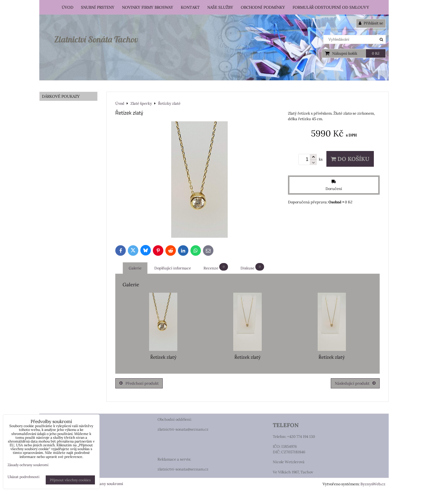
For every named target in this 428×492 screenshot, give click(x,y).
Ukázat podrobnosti (23, 477)
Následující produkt (352, 383)
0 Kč (376, 53)
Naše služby (220, 7)
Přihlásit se (373, 23)
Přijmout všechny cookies (70, 480)
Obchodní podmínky (263, 7)
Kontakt (190, 7)
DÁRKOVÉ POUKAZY (61, 96)
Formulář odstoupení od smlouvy (331, 7)
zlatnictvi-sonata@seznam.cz (183, 429)
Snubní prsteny (97, 7)
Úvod (67, 7)
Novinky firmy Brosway (147, 7)
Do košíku (352, 158)
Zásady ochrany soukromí (100, 483)
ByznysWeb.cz (372, 484)
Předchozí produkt (142, 383)
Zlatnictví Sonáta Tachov (96, 39)
